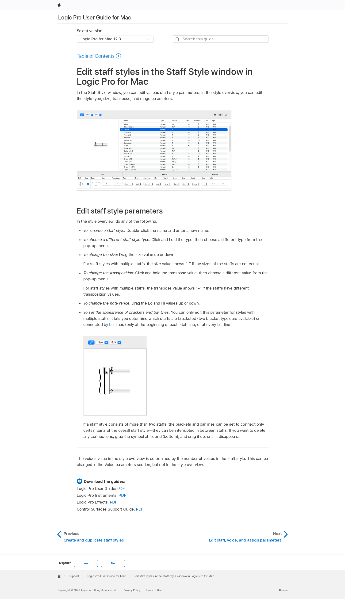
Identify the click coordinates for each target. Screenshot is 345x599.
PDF (121, 488)
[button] (99, 56)
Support (74, 576)
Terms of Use (154, 590)
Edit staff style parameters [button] (120, 210)
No (113, 563)
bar (112, 324)
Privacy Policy (132, 590)
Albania (283, 590)
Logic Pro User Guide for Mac (94, 17)
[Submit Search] (177, 39)
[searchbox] (220, 39)
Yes (86, 563)
